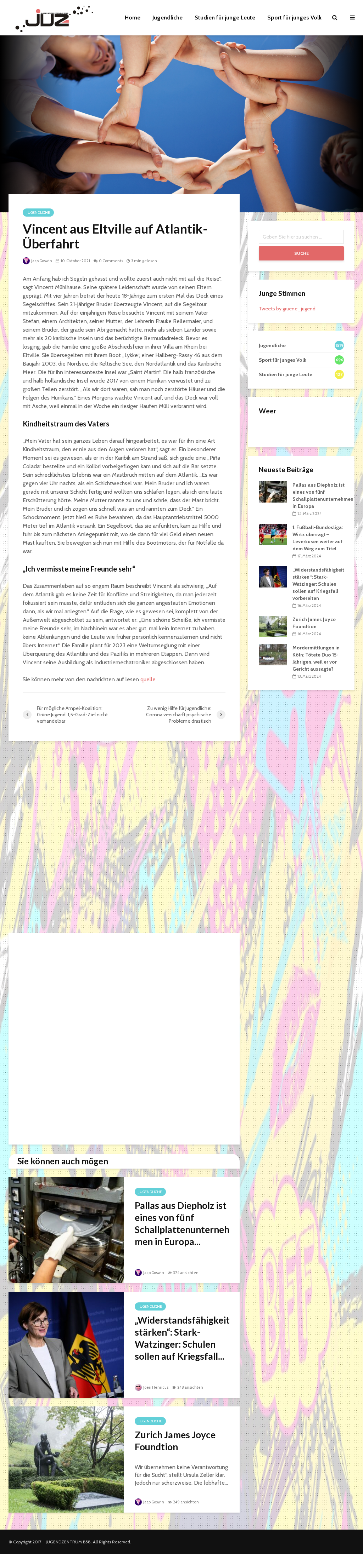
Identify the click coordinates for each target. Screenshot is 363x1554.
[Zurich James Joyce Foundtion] (66, 1459)
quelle (148, 679)
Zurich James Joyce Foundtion (175, 1440)
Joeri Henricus (155, 1387)
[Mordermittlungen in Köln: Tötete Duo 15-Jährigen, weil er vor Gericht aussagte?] (273, 654)
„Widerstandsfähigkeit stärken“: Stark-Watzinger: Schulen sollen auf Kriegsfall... (182, 1338)
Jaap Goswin (41, 260)
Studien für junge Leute (225, 17)
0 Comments (111, 260)
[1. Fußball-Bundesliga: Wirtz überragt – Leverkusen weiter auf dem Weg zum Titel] (273, 534)
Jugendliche (167, 17)
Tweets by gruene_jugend (287, 308)
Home (132, 17)
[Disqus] (124, 838)
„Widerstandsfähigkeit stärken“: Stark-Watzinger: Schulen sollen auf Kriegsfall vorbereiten (318, 584)
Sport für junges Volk (294, 17)
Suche (301, 253)
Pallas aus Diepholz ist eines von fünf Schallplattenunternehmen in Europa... (182, 1223)
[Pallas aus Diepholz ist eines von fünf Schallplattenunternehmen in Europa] (66, 1229)
